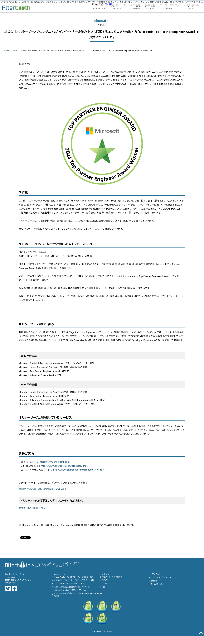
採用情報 (153, 581)
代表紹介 (105, 580)
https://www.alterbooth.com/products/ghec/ (65, 466)
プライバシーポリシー (158, 584)
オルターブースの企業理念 (112, 577)
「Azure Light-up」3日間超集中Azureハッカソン (72, 587)
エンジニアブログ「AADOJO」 (161, 577)
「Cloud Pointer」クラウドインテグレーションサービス (74, 577)
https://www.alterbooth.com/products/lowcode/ (79, 469)
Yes (107, 4)
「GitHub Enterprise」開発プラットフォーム (70, 590)
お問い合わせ (155, 574)
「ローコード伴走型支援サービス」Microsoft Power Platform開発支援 (78, 594)
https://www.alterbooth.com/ (55, 462)
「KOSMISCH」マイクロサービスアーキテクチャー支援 (74, 580)
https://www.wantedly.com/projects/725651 (42, 489)
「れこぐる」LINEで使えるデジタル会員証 (69, 583)
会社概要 (105, 583)
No (110, 4)
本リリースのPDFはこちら (32, 508)
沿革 (103, 587)
